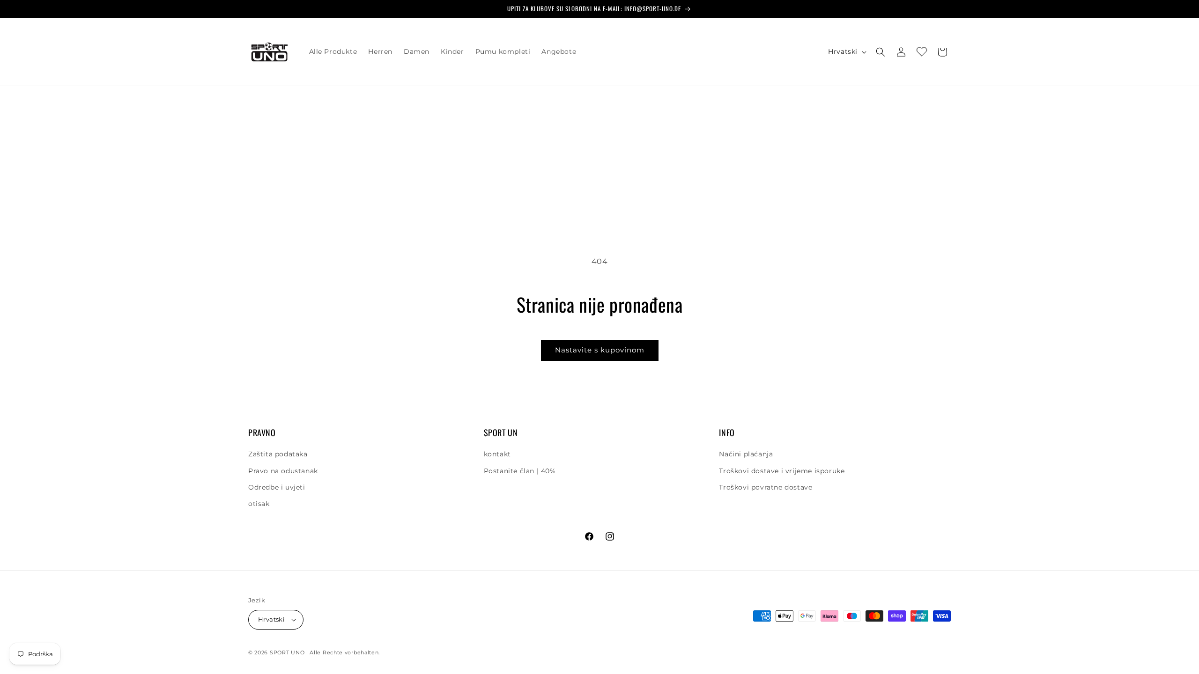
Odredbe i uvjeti (276, 487)
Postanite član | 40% (520, 471)
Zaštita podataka (278, 454)
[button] (880, 52)
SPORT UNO (287, 652)
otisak (259, 503)
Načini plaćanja (746, 454)
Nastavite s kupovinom (599, 349)
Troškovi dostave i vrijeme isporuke (781, 471)
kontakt (497, 454)
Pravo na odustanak (283, 471)
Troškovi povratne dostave (765, 487)
